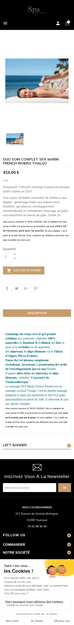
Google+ (26, 288)
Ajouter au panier (24, 270)
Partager (7, 288)
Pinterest (35, 288)
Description (37, 313)
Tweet (16, 288)
